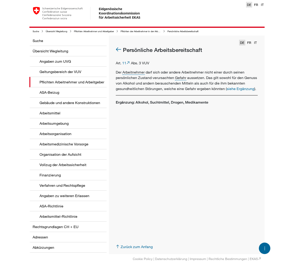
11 (124, 63)
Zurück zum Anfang (137, 246)
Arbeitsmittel (50, 113)
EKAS (254, 259)
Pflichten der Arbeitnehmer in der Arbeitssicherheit (146, 31)
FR (256, 5)
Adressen (40, 237)
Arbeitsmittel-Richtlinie (58, 216)
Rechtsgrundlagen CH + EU (56, 226)
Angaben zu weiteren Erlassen (64, 195)
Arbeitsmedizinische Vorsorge (64, 144)
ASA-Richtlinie (51, 206)
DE (249, 5)
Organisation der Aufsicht (60, 154)
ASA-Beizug (49, 92)
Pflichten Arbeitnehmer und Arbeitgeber (94, 31)
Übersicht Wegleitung (56, 31)
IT (262, 5)
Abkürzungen (43, 247)
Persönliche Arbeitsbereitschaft (182, 31)
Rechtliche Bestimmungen (228, 259)
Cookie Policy (143, 259)
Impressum (198, 259)
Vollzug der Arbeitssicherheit (63, 164)
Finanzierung (50, 175)
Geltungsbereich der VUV (60, 71)
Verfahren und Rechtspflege (62, 185)
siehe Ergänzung (240, 88)
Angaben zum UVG (55, 61)
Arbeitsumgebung (54, 123)
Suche (36, 31)
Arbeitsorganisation (55, 133)
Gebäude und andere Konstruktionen (70, 102)
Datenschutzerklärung (171, 259)
